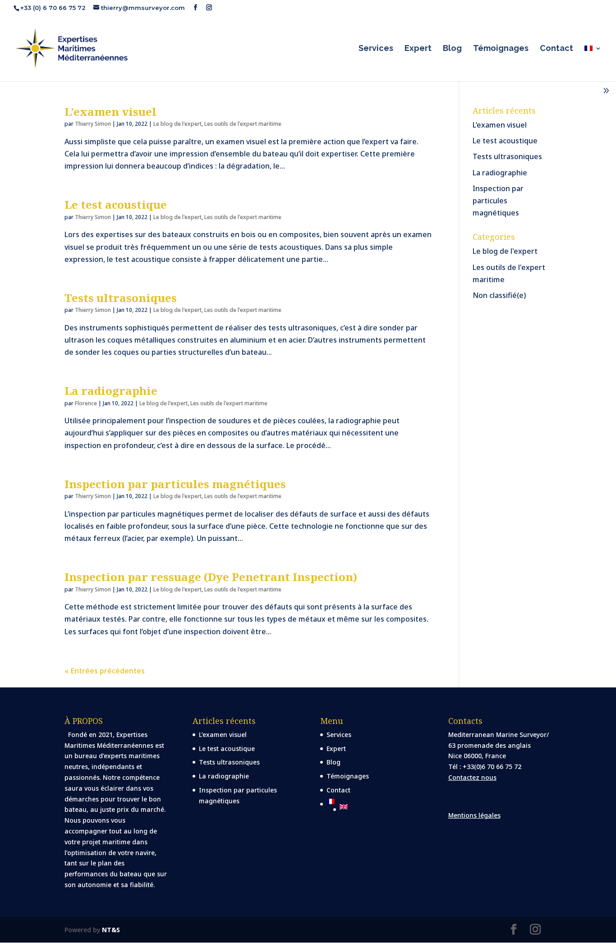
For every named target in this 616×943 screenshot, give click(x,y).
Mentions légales (474, 815)
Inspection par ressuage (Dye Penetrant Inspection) (210, 576)
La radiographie (110, 390)
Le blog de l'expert (177, 124)
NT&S (111, 929)
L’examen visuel (110, 111)
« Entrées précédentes (104, 671)
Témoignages (501, 49)
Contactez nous (472, 777)
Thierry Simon (93, 124)
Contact (556, 49)
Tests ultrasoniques (120, 297)
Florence (86, 403)
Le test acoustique (115, 204)
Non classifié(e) (499, 295)
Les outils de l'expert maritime (242, 124)
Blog (452, 49)
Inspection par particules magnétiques (175, 483)
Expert (418, 49)
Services (376, 49)
